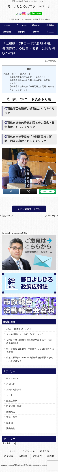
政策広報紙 (11, 400)
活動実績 (23, 456)
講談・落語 (11, 417)
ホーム (12, 451)
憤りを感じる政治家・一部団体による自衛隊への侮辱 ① (30, 350)
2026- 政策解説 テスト (19, 328)
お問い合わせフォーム (29, 208)
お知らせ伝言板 (13, 389)
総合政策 (44, 451)
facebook (50, 32)
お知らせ (10, 384)
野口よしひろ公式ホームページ (29, 6)
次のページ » (51, 215)
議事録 (9, 423)
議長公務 (10, 428)
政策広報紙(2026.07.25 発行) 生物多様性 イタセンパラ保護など (29, 359)
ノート (9, 395)
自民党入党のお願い (41, 19)
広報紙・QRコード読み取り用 (16, 74)
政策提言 (8, 456)
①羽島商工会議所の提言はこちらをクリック (30, 77)
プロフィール (27, 451)
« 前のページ (6, 215)
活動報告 (10, 411)
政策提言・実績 (13, 406)
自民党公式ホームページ (21, 19)
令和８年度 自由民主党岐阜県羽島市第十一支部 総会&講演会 (29, 341)
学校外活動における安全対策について (24, 334)
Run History (12, 378)
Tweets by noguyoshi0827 (14, 233)
